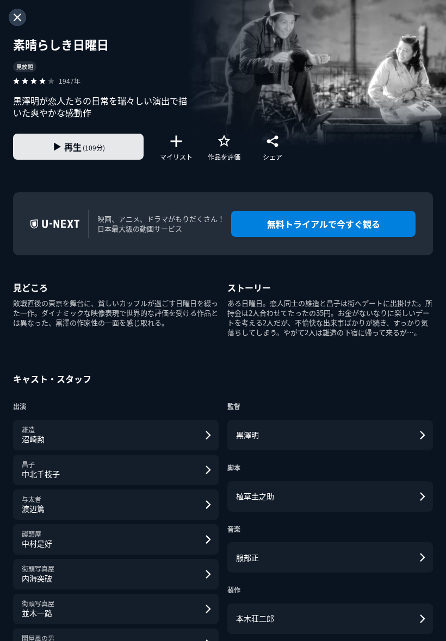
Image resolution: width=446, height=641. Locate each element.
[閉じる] (17, 17)
